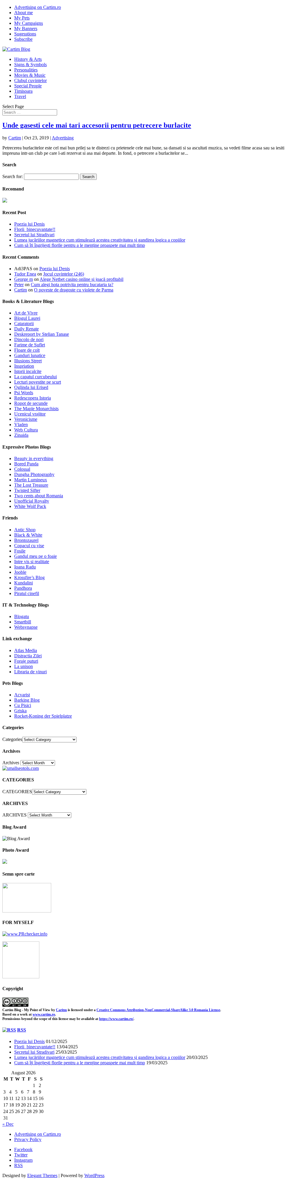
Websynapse (26, 627)
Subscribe (23, 39)
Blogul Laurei (27, 318)
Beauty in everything (33, 458)
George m (23, 279)
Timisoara (23, 91)
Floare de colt (27, 350)
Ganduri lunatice (29, 355)
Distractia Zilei (28, 655)
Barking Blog (27, 700)
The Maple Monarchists (36, 408)
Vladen (21, 424)
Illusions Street (28, 360)
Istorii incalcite (27, 371)
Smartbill (22, 621)
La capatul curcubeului (35, 376)
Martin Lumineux (30, 479)
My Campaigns (28, 23)
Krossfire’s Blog (29, 577)
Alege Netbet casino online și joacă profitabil (81, 279)
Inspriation (24, 366)
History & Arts (28, 59)
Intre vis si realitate (31, 561)
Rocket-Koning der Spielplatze (43, 715)
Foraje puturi (26, 661)
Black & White (28, 534)
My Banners (25, 28)
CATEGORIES (17, 791)
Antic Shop (25, 529)
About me (23, 12)
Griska (20, 710)
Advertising (63, 137)
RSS (21, 1029)
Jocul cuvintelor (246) (63, 273)
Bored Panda (26, 463)
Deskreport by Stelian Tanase (41, 334)
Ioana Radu (25, 566)
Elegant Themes (42, 1175)
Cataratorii (24, 323)
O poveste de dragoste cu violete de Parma (73, 289)
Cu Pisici (22, 705)
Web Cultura (26, 429)
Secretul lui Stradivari (34, 234)
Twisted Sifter (27, 490)
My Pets (22, 17)
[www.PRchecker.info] (24, 933)
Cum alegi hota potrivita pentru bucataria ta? (72, 284)
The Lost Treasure (31, 485)
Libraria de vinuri (30, 671)
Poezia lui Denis (29, 224)
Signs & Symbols (30, 64)
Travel (20, 96)
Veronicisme (25, 419)
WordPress (94, 1175)
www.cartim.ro (44, 1014)
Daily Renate (26, 328)
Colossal (22, 469)
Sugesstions (25, 33)
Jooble (20, 572)
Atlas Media (25, 650)
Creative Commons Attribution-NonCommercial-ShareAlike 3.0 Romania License (158, 1010)
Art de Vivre (26, 312)
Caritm (61, 1010)
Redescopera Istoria (32, 397)
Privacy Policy (27, 1139)
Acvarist (22, 694)
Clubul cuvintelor (30, 80)
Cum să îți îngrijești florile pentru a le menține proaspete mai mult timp (79, 245)
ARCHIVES (14, 814)
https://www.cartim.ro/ (116, 1019)
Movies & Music (30, 75)
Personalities (26, 69)
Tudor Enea (25, 273)
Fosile (19, 550)
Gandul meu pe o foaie (35, 556)
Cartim (14, 137)
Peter (19, 284)
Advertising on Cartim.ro (37, 7)
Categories (12, 739)
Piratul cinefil (26, 593)
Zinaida (21, 435)
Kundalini (23, 582)
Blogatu (21, 616)
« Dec (8, 1124)
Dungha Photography (34, 474)
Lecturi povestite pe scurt (37, 381)
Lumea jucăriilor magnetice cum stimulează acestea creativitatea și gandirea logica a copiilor (99, 239)
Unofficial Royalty (31, 500)
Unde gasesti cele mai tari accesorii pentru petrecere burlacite (96, 125)
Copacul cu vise (29, 545)
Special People (28, 85)
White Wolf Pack (30, 506)
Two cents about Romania (38, 495)
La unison (23, 666)
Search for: (12, 176)
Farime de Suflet (29, 344)
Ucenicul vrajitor (30, 413)
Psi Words (23, 392)
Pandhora (23, 588)
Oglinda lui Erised (31, 387)
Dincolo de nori (28, 339)
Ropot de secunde (31, 403)
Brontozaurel (26, 540)
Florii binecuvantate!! (34, 229)
